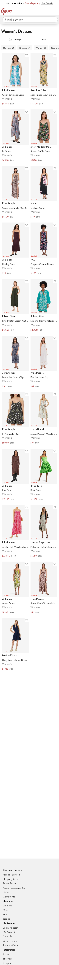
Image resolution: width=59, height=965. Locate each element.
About (6, 954)
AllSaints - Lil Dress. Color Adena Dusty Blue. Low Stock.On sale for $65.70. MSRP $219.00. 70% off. (15, 135)
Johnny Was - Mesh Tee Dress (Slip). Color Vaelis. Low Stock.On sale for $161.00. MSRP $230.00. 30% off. (15, 362)
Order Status (9, 936)
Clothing (7, 48)
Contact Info (9, 896)
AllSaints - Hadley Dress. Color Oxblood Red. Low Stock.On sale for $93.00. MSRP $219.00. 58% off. (15, 249)
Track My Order (11, 945)
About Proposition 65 (14, 887)
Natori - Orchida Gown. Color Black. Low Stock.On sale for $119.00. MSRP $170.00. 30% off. (44, 192)
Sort (44, 40)
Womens (7, 905)
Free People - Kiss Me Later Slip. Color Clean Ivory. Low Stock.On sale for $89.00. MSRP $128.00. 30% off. (44, 362)
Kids (5, 914)
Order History (10, 940)
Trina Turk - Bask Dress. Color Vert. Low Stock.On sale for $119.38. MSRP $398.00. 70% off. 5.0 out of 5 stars (44, 475)
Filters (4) (18, 40)
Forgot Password (11, 874)
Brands (6, 918)
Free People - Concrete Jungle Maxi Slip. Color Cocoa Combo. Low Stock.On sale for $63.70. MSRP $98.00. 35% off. (15, 192)
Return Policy (9, 883)
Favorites (42, 10)
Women (39, 48)
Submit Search (54, 19)
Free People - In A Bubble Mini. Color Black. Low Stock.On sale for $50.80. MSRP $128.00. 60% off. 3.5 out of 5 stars (15, 418)
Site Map (7, 958)
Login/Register (10, 927)
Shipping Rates (10, 879)
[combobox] (30, 20)
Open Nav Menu (55, 10)
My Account (36, 10)
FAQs (6, 892)
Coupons (7, 963)
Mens (5, 909)
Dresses (23, 48)
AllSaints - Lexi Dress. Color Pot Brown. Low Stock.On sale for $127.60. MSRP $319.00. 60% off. (15, 475)
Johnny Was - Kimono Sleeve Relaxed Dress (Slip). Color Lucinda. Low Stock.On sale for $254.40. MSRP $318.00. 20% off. (44, 305)
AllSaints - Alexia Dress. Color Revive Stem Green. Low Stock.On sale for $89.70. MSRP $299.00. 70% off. (15, 588)
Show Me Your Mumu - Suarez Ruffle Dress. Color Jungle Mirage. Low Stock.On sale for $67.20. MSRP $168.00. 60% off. (44, 135)
